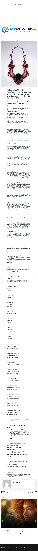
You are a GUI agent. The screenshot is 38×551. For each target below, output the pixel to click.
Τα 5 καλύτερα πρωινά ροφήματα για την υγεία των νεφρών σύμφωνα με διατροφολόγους (19, 532)
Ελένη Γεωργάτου (18, 100)
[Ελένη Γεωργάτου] (7, 484)
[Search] (36, 4)
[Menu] (1, 4)
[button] (35, 521)
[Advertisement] (19, 13)
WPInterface (30, 547)
